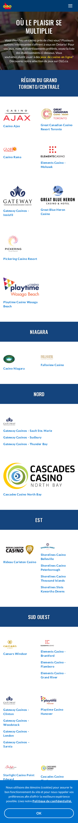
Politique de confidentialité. (52, 801)
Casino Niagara (14, 368)
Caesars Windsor (15, 653)
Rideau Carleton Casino (19, 562)
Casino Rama (12, 157)
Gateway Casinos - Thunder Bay (25, 444)
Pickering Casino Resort (20, 259)
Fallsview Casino (52, 365)
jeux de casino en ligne (56, 57)
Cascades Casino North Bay (22, 494)
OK (39, 813)
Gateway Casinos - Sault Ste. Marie (27, 430)
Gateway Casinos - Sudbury (22, 437)
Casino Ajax (11, 126)
